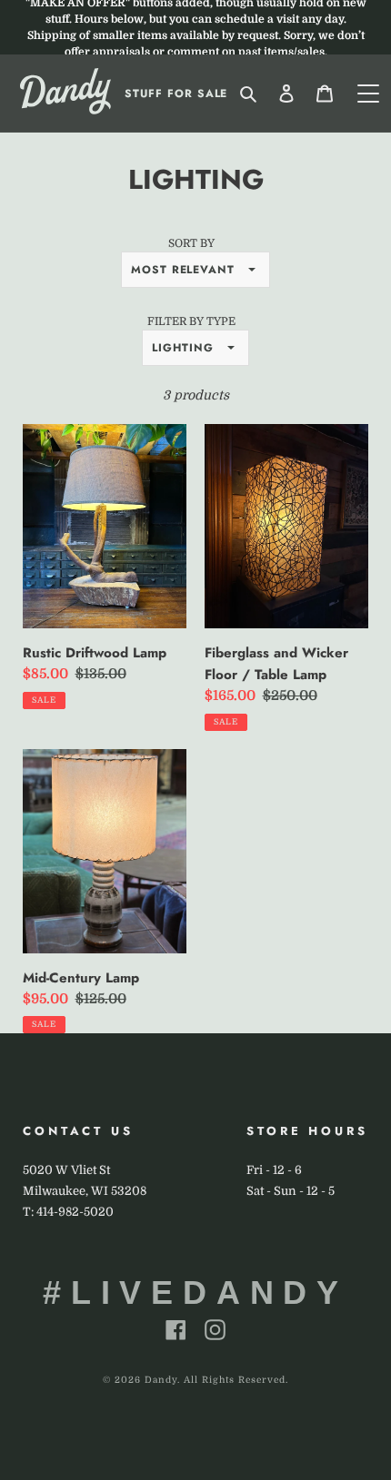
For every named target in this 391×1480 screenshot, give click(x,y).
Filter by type (191, 321)
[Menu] (368, 93)
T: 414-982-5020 (68, 1212)
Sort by (191, 243)
